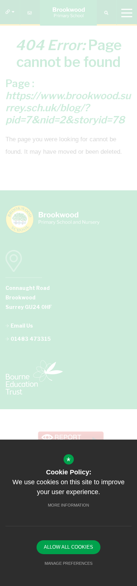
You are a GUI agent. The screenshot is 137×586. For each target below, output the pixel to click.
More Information (68, 505)
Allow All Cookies (68, 547)
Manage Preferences (68, 563)
